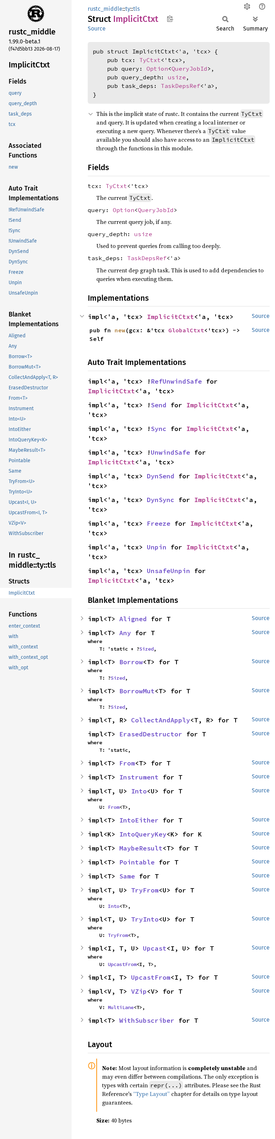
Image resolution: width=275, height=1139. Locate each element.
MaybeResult (141, 848)
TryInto (145, 919)
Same (127, 876)
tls (136, 8)
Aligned (133, 619)
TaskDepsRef (180, 85)
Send (159, 405)
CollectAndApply (160, 720)
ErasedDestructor (150, 734)
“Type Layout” (151, 1094)
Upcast (155, 948)
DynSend (160, 476)
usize (177, 77)
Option (157, 68)
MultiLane (121, 1007)
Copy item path (170, 19)
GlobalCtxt (186, 330)
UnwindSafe (170, 452)
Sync (159, 429)
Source (97, 28)
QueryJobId (189, 68)
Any (125, 633)
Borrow (131, 662)
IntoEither (139, 820)
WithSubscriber (146, 1020)
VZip (139, 991)
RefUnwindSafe (176, 381)
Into (139, 791)
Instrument (139, 777)
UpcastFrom (122, 964)
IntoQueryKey (143, 834)
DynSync (160, 500)
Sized (146, 649)
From (127, 763)
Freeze (158, 523)
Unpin (157, 547)
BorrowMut (137, 691)
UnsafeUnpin (168, 571)
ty (127, 8)
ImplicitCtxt (170, 317)
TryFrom (145, 890)
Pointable (137, 862)
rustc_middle (105, 8)
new (120, 330)
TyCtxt (150, 60)
